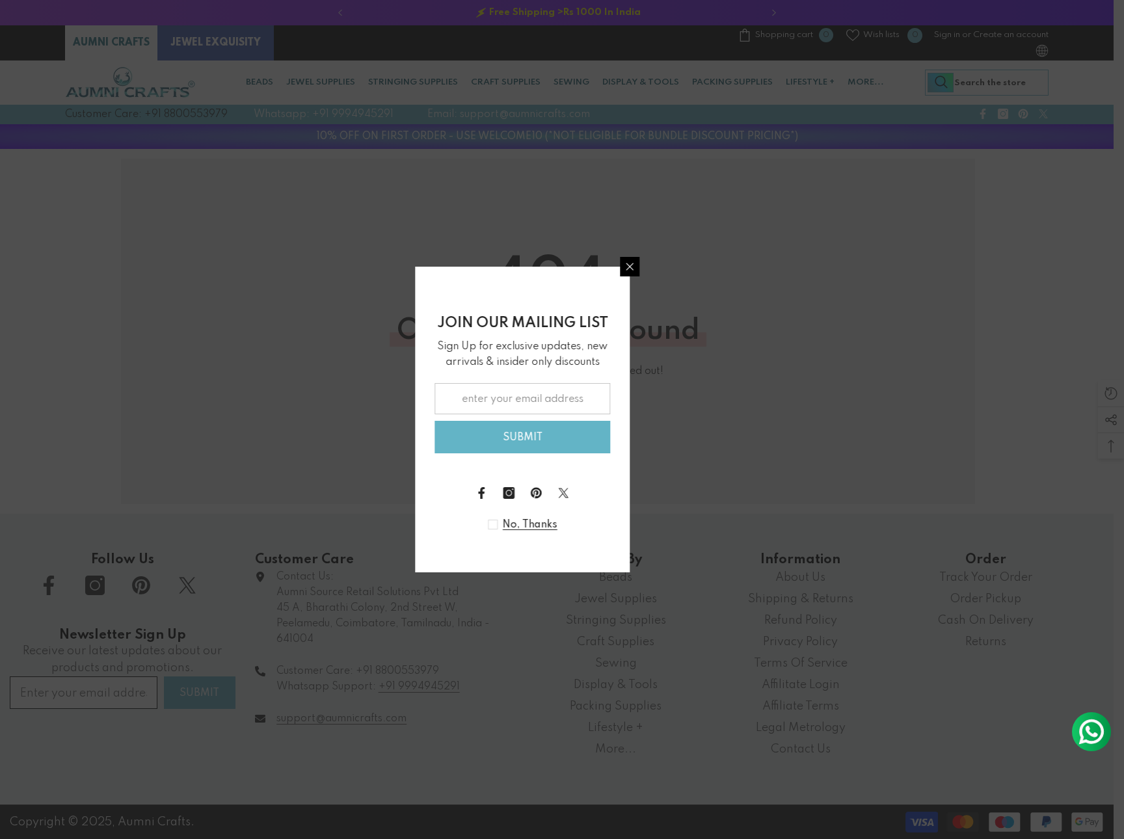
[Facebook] (521, 493)
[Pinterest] (575, 493)
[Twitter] (603, 493)
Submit (562, 438)
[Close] (669, 266)
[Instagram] (548, 493)
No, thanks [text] (569, 525)
